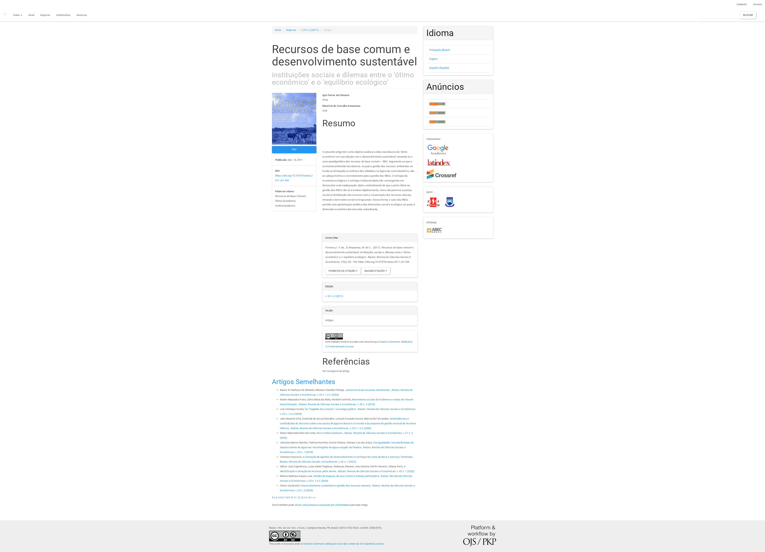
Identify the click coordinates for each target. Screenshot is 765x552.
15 (309, 497)
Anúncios (81, 15)
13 (302, 497)
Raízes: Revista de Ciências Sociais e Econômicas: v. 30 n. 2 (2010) (337, 404)
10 (291, 497)
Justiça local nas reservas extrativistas (367, 389)
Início (278, 29)
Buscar (748, 15)
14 (305, 497)
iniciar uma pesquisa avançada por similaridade (322, 504)
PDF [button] (294, 149)
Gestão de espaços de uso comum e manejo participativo (346, 476)
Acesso (757, 4)
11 (295, 497)
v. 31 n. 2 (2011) (310, 29)
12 (298, 497)
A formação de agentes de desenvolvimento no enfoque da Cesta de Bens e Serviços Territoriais (358, 456)
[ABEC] (434, 229)
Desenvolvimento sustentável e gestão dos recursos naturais (336, 485)
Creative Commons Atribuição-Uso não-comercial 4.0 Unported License (343, 543)
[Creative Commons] (284, 535)
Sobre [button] (17, 15)
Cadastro (742, 4)
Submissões (63, 15)
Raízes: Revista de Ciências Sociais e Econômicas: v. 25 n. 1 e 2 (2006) (331, 428)
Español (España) (439, 67)
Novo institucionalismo (329, 432)
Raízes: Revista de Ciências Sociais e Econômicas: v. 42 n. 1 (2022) (318, 461)
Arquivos (45, 15)
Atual (31, 15)
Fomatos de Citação (342, 270)
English (433, 58)
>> (314, 497)
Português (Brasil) (439, 49)
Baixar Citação (375, 270)
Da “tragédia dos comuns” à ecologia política (331, 409)
